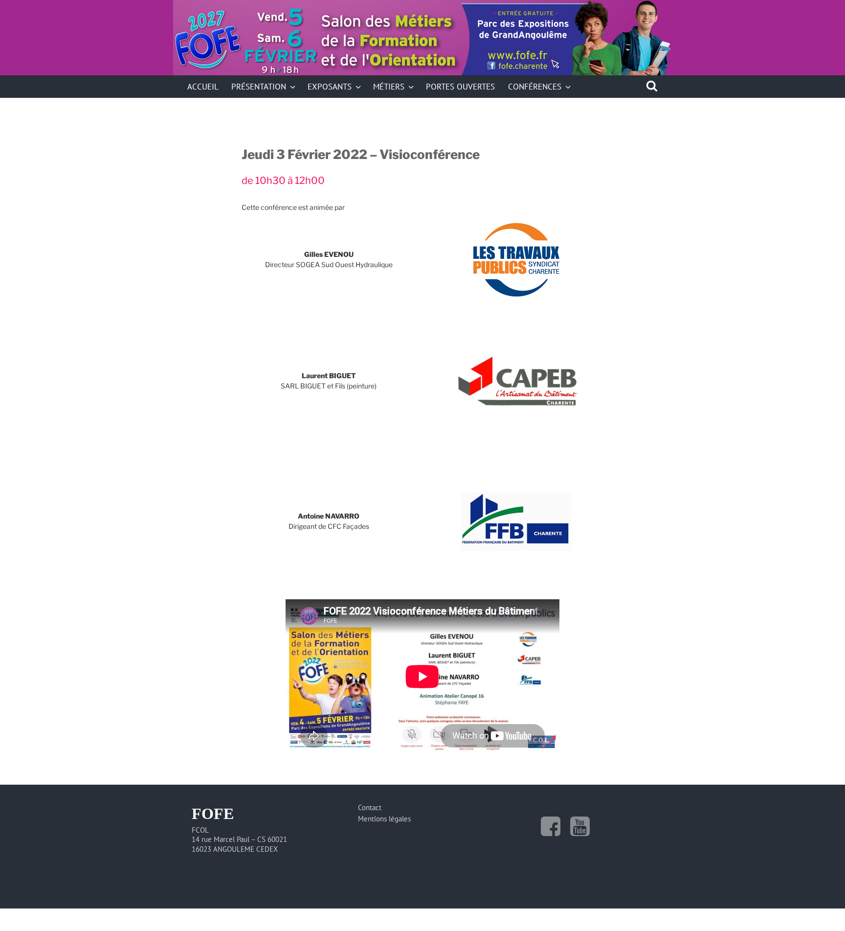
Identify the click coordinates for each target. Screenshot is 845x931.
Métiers (388, 86)
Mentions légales (384, 818)
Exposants (330, 86)
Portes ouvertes (460, 86)
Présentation (258, 86)
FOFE (242, 50)
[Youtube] (580, 826)
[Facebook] (550, 826)
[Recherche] (652, 86)
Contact (369, 807)
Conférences (534, 86)
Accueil (203, 86)
